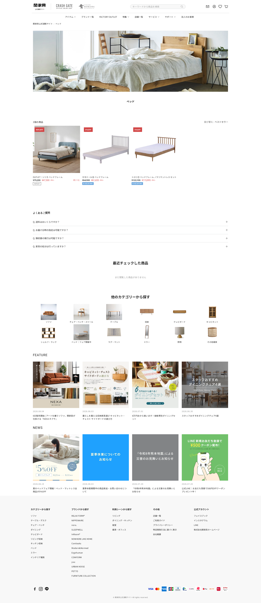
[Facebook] (35, 589)
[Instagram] (41, 589)
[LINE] (47, 589)
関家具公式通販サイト (43, 23)
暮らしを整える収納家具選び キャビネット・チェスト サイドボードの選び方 (104, 417)
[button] (157, 6)
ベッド (58, 23)
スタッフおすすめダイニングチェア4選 (200, 415)
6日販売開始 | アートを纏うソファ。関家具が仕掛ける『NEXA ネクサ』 (54, 417)
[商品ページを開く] (49, 312)
